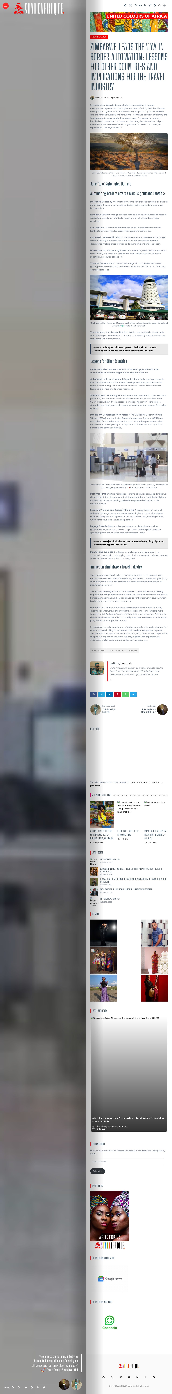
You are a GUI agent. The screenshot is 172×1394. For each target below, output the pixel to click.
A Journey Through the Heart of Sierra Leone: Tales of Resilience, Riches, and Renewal (101, 835)
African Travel (98, 651)
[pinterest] (32, 1387)
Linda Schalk (101, 98)
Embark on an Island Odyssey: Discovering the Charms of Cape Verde (155, 835)
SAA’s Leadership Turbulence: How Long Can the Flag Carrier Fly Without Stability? (126, 889)
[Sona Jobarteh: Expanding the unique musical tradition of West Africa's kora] (154, 988)
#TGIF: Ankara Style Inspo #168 (110, 899)
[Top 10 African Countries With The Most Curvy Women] (103, 933)
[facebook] (13, 1387)
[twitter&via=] (19, 1387)
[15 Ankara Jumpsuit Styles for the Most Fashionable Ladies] (154, 960)
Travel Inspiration (117, 651)
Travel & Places (99, 37)
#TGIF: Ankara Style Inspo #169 (110, 859)
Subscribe (97, 1171)
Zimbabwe (133, 651)
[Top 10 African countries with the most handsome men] (154, 933)
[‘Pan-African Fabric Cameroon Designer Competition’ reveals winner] (103, 960)
